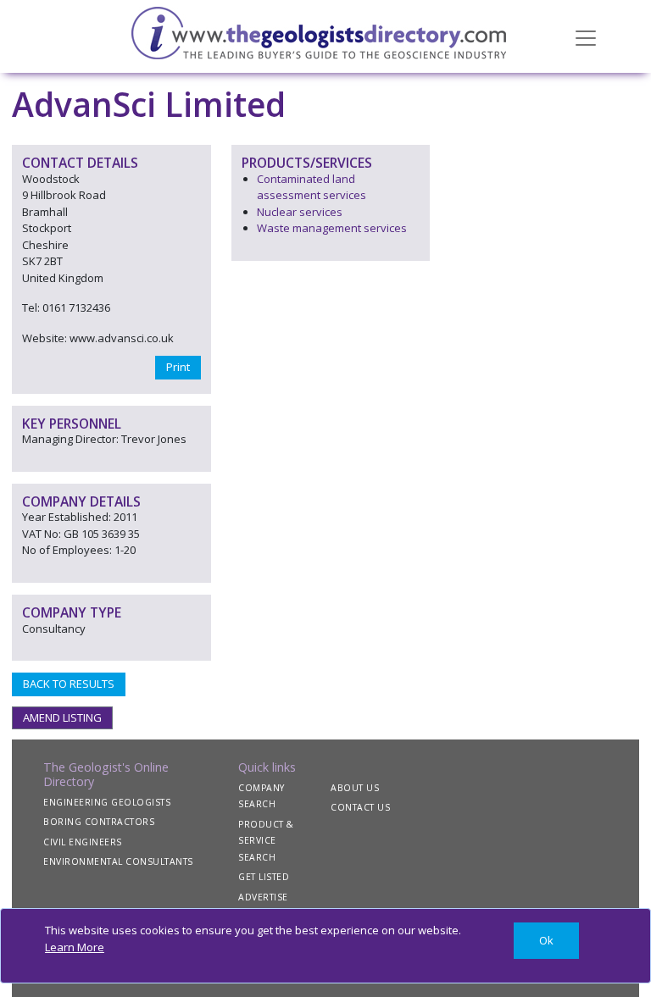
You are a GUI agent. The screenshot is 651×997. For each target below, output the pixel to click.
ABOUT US (355, 788)
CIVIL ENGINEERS (82, 842)
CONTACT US (360, 807)
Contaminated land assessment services (311, 187)
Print (178, 366)
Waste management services (332, 227)
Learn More (74, 947)
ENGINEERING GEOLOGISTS (106, 802)
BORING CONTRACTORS (98, 822)
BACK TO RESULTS (68, 683)
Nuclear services (299, 211)
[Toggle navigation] (586, 36)
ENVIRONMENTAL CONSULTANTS (118, 861)
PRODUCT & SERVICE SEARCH (266, 840)
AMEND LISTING (62, 717)
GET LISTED (263, 877)
